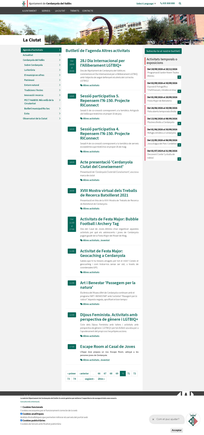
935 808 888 (168, 3)
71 (128, 373)
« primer (71, 373)
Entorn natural (31, 85)
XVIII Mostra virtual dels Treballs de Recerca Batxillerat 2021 (108, 193)
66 (99, 373)
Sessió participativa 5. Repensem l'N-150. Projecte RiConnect (105, 100)
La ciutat (60, 10)
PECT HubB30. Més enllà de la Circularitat (39, 102)
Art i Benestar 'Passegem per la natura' (107, 285)
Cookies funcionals (33, 407)
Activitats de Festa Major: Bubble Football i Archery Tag (109, 221)
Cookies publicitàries (34, 420)
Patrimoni (29, 80)
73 (68, 378)
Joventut (105, 240)
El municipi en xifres (34, 75)
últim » (101, 378)
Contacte (87, 10)
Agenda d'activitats (33, 49)
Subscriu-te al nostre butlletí (163, 51)
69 (117, 373)
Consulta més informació (29, 402)
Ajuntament (29, 10)
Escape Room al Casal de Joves (107, 346)
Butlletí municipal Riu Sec (37, 108)
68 (111, 373)
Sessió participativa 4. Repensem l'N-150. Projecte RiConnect (105, 133)
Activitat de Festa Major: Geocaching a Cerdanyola (102, 253)
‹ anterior (84, 373)
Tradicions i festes (33, 90)
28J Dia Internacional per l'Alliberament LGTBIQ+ (102, 63)
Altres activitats (116, 50)
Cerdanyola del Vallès (34, 60)
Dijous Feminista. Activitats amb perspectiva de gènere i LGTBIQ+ (109, 317)
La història (29, 69)
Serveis (46, 10)
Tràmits (74, 10)
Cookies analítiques (33, 413)
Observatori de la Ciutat (35, 118)
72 (134, 373)
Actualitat (28, 55)
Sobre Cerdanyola (33, 65)
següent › (90, 378)
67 (105, 373)
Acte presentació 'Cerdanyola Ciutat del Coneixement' (106, 164)
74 (74, 378)
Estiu (26, 113)
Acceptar (177, 430)
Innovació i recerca (33, 95)
